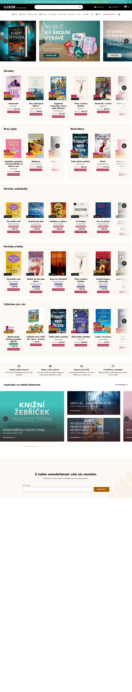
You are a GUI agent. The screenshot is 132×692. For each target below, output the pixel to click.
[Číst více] (69, 41)
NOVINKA (8, 99)
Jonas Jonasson (58, 110)
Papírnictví (72, 14)
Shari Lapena (80, 164)
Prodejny (85, 14)
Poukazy (43, 14)
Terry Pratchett (58, 224)
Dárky (79, 14)
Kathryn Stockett (13, 224)
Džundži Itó (103, 106)
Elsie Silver (13, 106)
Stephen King (58, 164)
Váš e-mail (26, 485)
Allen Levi (81, 108)
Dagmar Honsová (103, 224)
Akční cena (97, 329)
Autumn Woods (126, 284)
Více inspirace (120, 384)
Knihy (15, 14)
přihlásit (101, 489)
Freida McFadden (102, 164)
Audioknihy (33, 14)
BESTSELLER (9, 96)
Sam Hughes (126, 226)
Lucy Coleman (103, 339)
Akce (99, 14)
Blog (92, 14)
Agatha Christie (103, 284)
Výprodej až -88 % (100, 332)
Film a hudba (62, 14)
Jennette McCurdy (126, 108)
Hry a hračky (52, 14)
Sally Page (80, 339)
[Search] (80, 7)
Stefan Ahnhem (126, 341)
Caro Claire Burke (36, 164)
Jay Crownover (36, 224)
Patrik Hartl (13, 168)
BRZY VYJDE (9, 157)
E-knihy (24, 14)
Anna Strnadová (36, 108)
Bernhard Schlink (58, 281)
